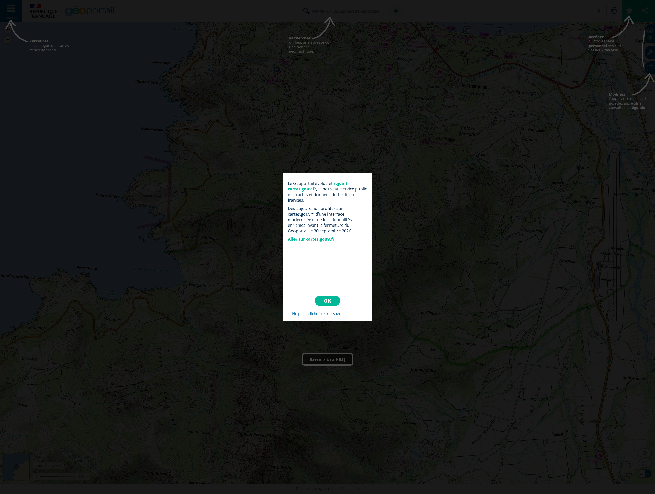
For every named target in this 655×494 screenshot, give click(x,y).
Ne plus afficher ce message (316, 313)
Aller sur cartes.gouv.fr (311, 239)
